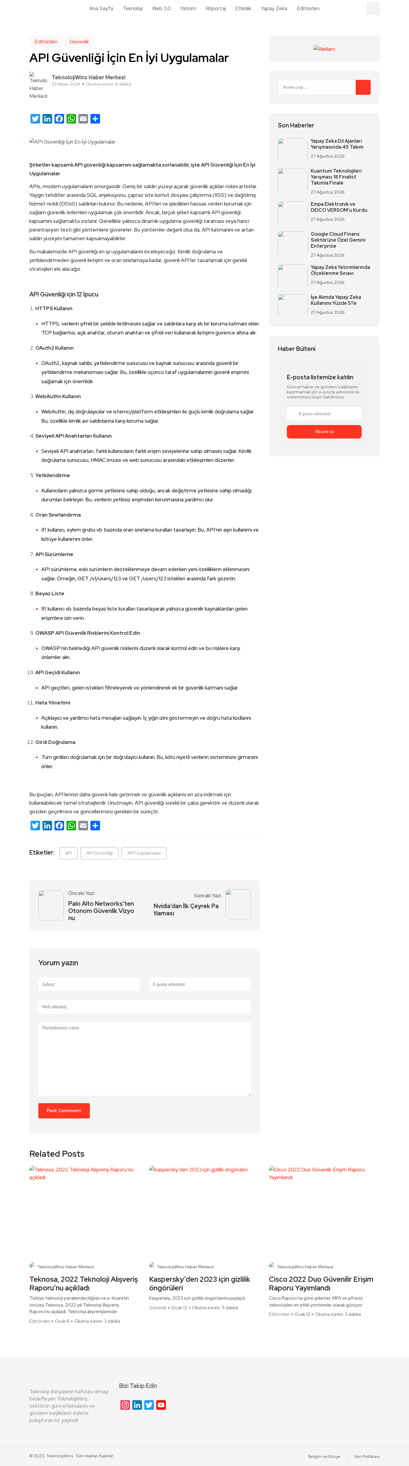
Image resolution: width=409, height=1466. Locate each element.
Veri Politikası (367, 1456)
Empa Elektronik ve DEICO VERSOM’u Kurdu (339, 207)
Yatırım (188, 8)
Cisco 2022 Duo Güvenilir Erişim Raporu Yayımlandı (321, 1284)
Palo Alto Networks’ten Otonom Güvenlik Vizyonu (101, 911)
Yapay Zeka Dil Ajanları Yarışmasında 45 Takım (337, 144)
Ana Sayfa (101, 8)
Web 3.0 (161, 8)
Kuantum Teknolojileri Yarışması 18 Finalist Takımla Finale (336, 177)
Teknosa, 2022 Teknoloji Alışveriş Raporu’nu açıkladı (83, 1284)
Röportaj (216, 8)
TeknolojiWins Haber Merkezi (65, 1267)
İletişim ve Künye (324, 1456)
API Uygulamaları (144, 853)
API (68, 853)
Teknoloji (133, 8)
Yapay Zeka (274, 8)
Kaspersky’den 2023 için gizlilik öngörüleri (199, 1284)
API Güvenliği (99, 853)
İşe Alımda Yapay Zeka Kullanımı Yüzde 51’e (336, 300)
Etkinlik (243, 8)
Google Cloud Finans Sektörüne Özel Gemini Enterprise (338, 240)
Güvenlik (79, 41)
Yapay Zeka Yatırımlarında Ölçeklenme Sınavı (340, 270)
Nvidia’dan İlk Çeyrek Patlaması (186, 909)
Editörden (308, 8)
